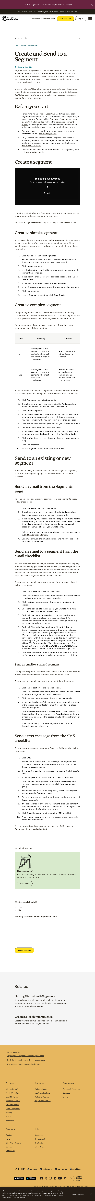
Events (65, 1097)
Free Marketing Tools (42, 1093)
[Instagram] (50, 1177)
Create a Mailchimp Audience (34, 1016)
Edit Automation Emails (33, 152)
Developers (67, 1093)
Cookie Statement (19, 1197)
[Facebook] (41, 1177)
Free (41, 114)
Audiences (33, 45)
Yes (20, 907)
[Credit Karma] (46, 1169)
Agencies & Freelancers (71, 1089)
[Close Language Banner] (91, 4)
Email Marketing (12, 1097)
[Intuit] (19, 1169)
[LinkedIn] (55, 1177)
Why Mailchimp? (12, 1089)
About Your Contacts (31, 145)
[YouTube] (60, 1177)
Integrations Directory (43, 1101)
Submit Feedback (24, 950)
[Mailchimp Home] (11, 18)
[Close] (91, 1193)
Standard (54, 119)
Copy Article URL (24, 67)
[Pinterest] (65, 1177)
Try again (47, 193)
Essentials (50, 114)
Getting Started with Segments (35, 996)
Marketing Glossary (42, 1097)
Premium (63, 119)
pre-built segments (48, 133)
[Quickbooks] (61, 1169)
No (19, 910)
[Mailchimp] (75, 1169)
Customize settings (78, 1194)
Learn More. (24, 883)
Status (8, 1116)
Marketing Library (41, 1089)
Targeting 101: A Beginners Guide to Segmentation (25, 1056)
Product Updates (12, 1093)
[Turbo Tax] (32, 1169)
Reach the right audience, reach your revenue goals (26, 1060)
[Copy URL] (47, 187)
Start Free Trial (65, 19)
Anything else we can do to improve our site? (36, 916)
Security (9, 1112)
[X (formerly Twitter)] (46, 1177)
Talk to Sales (39, 1147)
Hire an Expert (40, 1139)
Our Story (9, 1135)
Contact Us (39, 1135)
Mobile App (10, 1120)
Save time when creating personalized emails (23, 1064)
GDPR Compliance (13, 1109)
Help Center (20, 45)
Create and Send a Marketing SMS (31, 829)
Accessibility (10, 1151)
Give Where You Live (13, 1143)
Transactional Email (13, 1101)
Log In (80, 19)
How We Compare (12, 1105)
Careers (9, 1147)
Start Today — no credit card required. (63, 12)
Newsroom (10, 1139)
